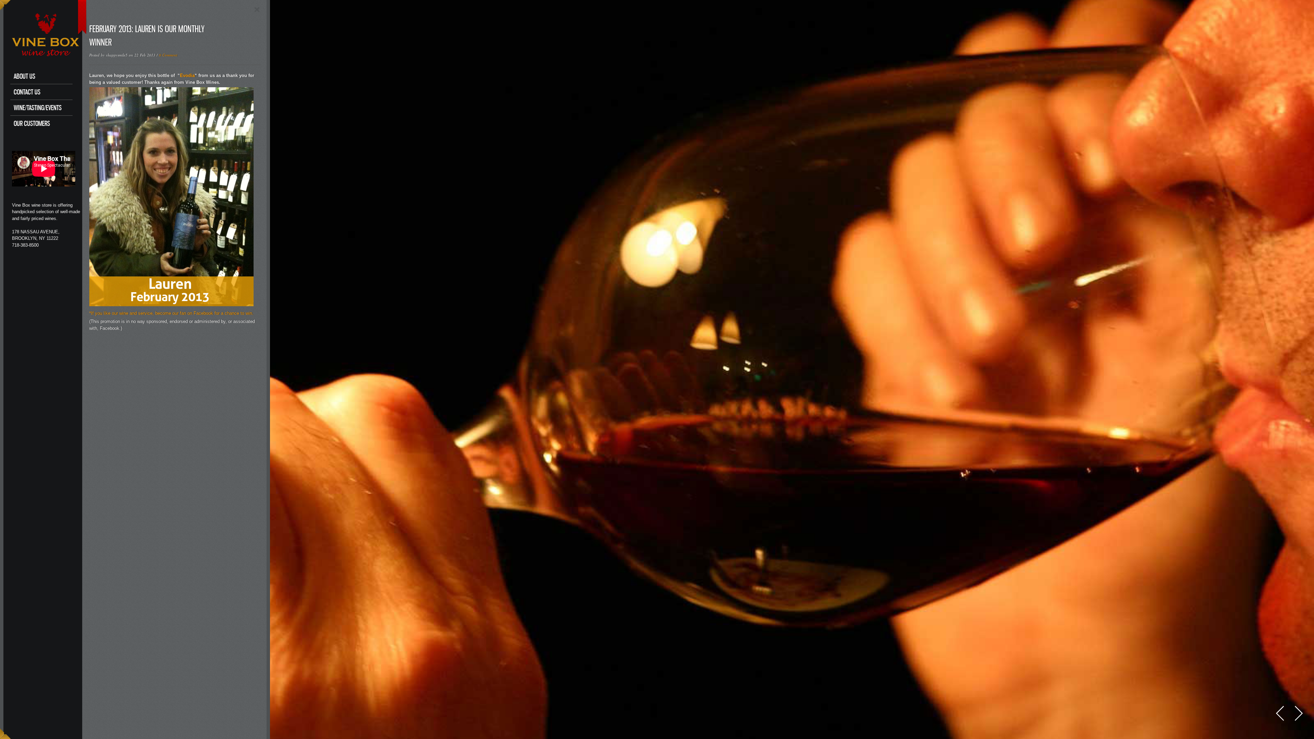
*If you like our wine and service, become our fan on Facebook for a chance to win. (171, 313)
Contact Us (27, 92)
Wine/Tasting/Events (38, 108)
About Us (24, 76)
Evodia (187, 75)
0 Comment (168, 54)
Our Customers (32, 123)
